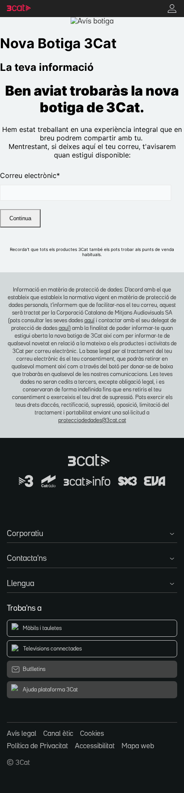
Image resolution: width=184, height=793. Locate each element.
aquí (89, 320)
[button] (92, 532)
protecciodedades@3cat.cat (92, 420)
